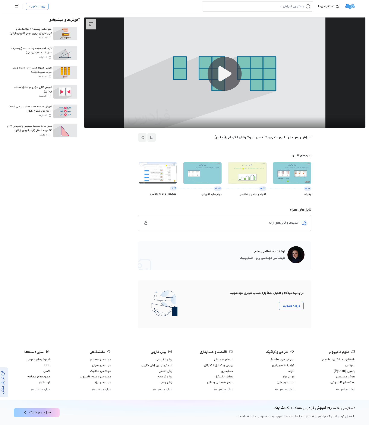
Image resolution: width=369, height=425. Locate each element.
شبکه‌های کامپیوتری (342, 382)
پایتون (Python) (344, 371)
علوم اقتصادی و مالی (220, 382)
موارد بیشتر (348, 389)
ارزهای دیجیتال (223, 360)
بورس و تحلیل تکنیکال (218, 365)
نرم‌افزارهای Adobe (282, 360)
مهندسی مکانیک (100, 371)
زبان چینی (166, 382)
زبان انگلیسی (164, 360)
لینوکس (350, 365)
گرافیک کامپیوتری (283, 365)
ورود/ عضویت (291, 306)
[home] (350, 6)
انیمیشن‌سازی (285, 382)
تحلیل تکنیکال (224, 377)
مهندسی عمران (101, 365)
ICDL (47, 365)
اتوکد (291, 371)
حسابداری (227, 371)
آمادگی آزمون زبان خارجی (156, 365)
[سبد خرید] (17, 6)
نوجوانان (44, 382)
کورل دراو (288, 377)
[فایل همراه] (146, 223)
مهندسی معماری (100, 360)
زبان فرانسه (164, 377)
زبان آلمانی (165, 371)
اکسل (46, 371)
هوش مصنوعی (345, 377)
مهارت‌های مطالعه (38, 377)
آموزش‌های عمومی (38, 360)
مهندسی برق (103, 382)
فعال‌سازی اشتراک (40, 412)
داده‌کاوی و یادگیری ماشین (338, 360)
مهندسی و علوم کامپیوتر (95, 377)
